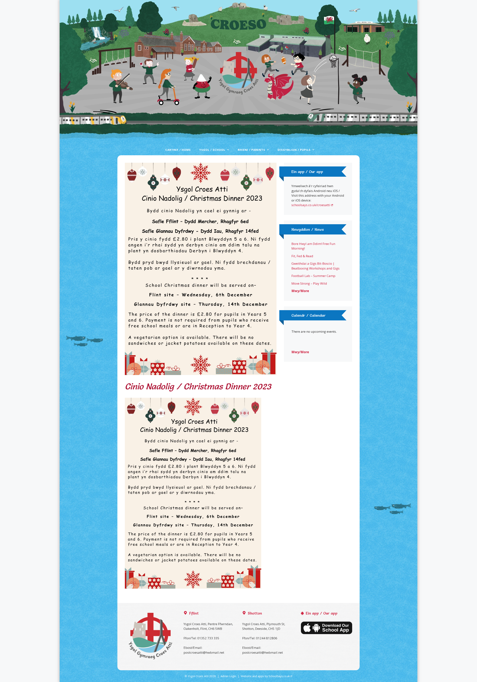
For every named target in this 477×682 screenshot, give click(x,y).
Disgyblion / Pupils (294, 150)
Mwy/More (300, 291)
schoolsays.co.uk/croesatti (310, 205)
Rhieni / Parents (251, 150)
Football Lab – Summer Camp (313, 276)
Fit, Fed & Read (302, 256)
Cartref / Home (178, 150)
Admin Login (228, 676)
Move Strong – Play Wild (309, 283)
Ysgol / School (212, 150)
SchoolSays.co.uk (279, 676)
